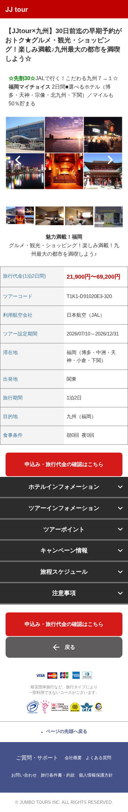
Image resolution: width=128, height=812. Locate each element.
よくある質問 (98, 757)
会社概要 (73, 757)
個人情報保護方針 (96, 775)
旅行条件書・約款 (58, 775)
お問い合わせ (24, 775)
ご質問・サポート (37, 757)
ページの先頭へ (66, 731)
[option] (64, 153)
